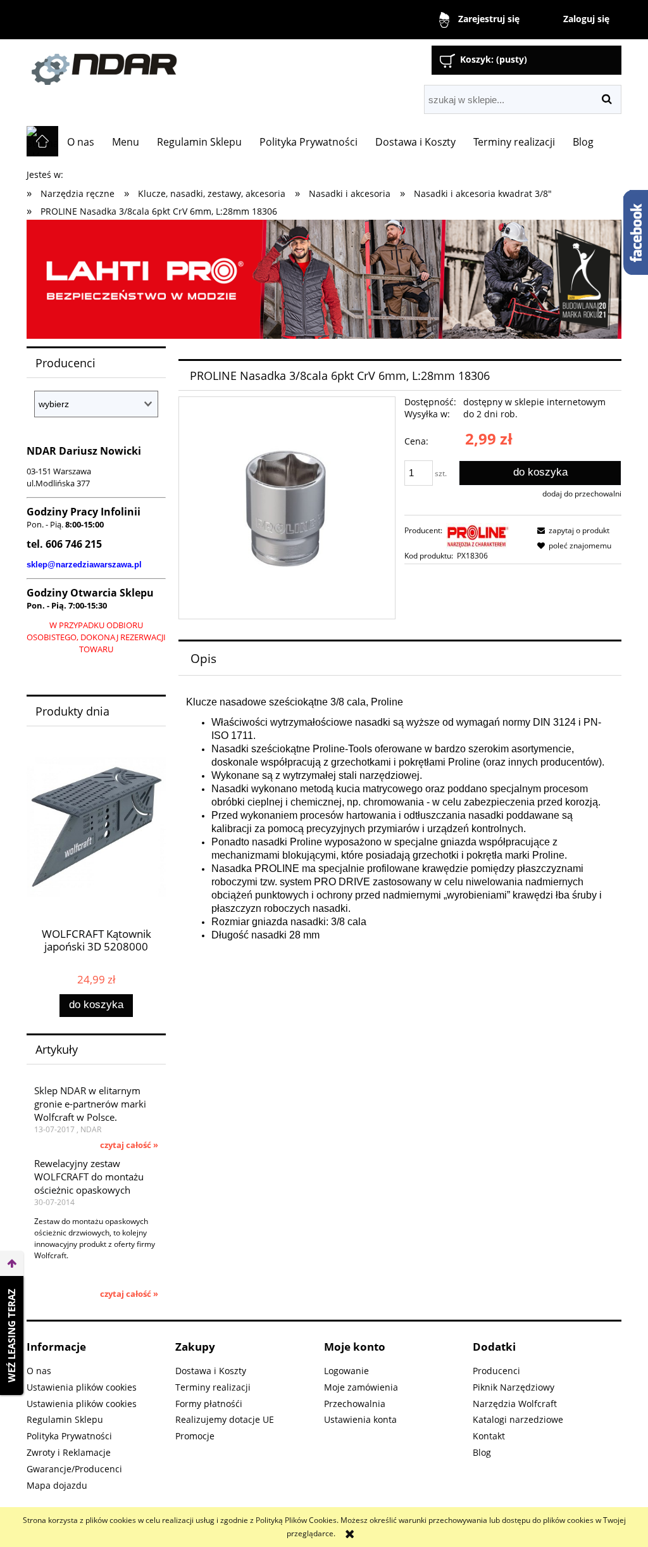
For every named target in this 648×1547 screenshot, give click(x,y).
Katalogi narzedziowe (518, 1419)
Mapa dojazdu (57, 1485)
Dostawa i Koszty (210, 1371)
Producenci (496, 1371)
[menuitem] (80, 142)
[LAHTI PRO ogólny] (324, 278)
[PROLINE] (477, 534)
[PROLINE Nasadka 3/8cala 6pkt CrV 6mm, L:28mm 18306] (287, 507)
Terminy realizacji (213, 1387)
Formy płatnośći (208, 1404)
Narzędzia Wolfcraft (515, 1404)
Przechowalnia (354, 1404)
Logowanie (346, 1371)
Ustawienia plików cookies (82, 1387)
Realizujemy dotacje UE (224, 1419)
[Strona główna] (169, 63)
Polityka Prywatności (69, 1436)
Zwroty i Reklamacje (69, 1452)
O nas (39, 1371)
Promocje (195, 1436)
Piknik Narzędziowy (513, 1387)
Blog (482, 1452)
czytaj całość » (129, 1145)
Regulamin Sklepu (65, 1419)
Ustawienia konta (360, 1419)
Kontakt (489, 1436)
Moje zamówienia (361, 1387)
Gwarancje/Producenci (74, 1469)
